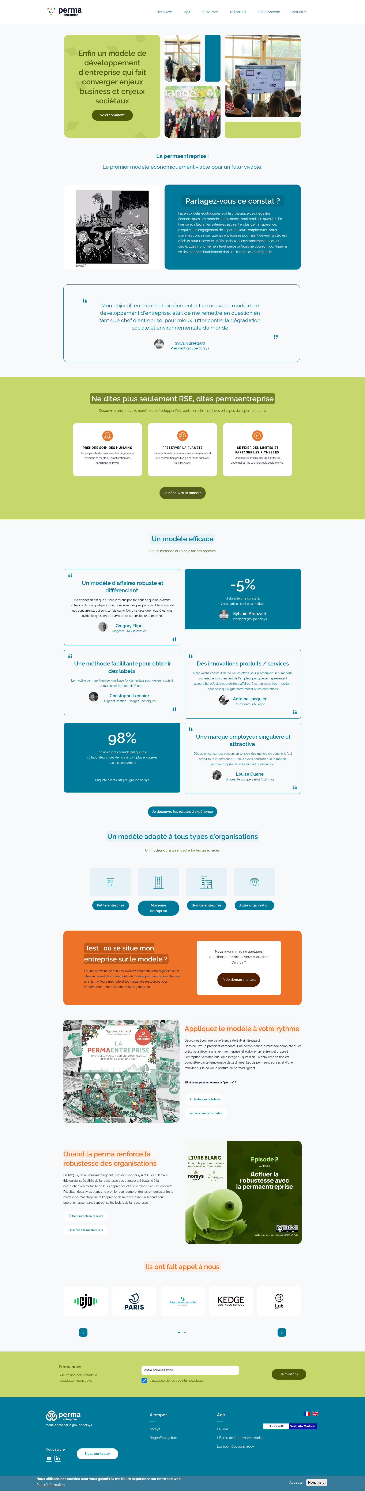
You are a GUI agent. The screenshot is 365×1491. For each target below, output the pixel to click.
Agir (187, 12)
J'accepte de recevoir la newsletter (177, 1381)
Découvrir (164, 12)
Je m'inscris (289, 1374)
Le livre (222, 1429)
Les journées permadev (235, 1446)
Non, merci (317, 1482)
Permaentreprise (95, 11)
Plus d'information (51, 1485)
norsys (155, 1429)
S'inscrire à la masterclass (85, 1230)
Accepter (296, 1482)
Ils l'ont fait (238, 12)
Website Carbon (302, 1426)
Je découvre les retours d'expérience (182, 812)
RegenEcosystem (163, 1438)
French (307, 1414)
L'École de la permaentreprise (240, 1438)
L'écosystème (269, 12)
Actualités (299, 12)
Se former (210, 12)
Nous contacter (97, 1454)
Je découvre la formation (206, 1113)
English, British (315, 1414)
